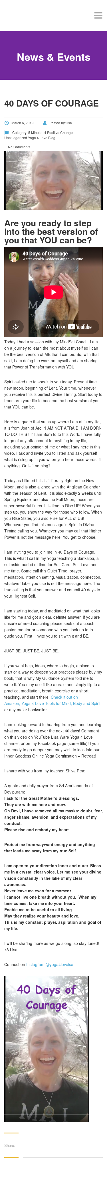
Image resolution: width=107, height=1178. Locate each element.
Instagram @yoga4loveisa (49, 964)
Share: (9, 1145)
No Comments (18, 146)
